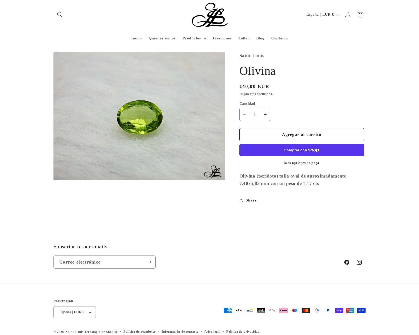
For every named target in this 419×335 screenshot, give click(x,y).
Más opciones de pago (301, 163)
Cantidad (247, 104)
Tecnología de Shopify (101, 331)
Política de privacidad (243, 331)
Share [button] (251, 200)
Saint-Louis (74, 331)
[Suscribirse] (149, 262)
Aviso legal (212, 331)
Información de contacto (180, 331)
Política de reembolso (140, 331)
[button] (59, 14)
